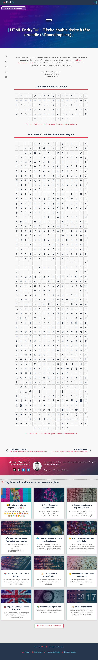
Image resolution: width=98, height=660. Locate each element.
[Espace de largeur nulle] (40, 263)
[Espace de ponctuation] (26, 263)
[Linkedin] (23, 469)
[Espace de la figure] (21, 263)
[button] (95, 2)
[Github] (19, 469)
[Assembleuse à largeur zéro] (49, 263)
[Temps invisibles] (67, 272)
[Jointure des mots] (58, 272)
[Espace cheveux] (35, 263)
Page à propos (48, 470)
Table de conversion (81, 607)
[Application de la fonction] (62, 272)
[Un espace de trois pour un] (85, 258)
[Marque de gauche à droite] (53, 263)
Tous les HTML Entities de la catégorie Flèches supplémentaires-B (51, 124)
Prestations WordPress (61, 470)
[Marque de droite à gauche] (58, 263)
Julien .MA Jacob (19, 462)
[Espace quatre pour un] (17, 263)
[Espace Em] (81, 258)
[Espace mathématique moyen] (53, 272)
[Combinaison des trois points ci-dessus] (81, 272)
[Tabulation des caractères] (17, 144)
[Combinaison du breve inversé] (35, 217)
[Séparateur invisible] (72, 272)
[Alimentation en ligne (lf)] (21, 144)
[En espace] (76, 258)
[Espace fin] (30, 263)
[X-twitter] (14, 469)
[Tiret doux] (76, 153)
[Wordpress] (28, 469)
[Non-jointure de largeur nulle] (44, 263)
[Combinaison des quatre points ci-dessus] (85, 272)
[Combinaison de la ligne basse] (40, 217)
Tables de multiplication (49, 607)
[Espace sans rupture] (17, 153)
